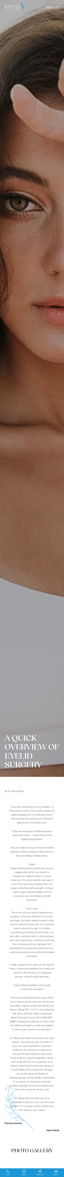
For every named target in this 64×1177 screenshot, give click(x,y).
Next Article (53, 1130)
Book (56, 1174)
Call (8, 1174)
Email (24, 1174)
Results (40, 1174)
